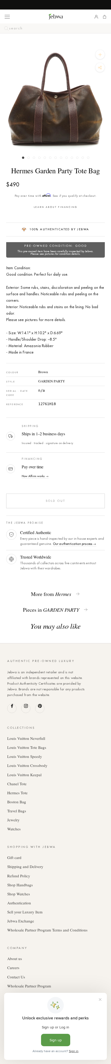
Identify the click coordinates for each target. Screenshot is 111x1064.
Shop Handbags (20, 884)
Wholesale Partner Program (29, 985)
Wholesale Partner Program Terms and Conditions (47, 929)
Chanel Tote (17, 783)
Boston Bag (16, 801)
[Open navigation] (7, 16)
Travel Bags (16, 810)
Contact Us (16, 976)
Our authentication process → (74, 544)
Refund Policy (18, 875)
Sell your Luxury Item (25, 911)
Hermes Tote (17, 792)
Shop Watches (18, 893)
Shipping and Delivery (25, 866)
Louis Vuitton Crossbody (27, 765)
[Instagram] (25, 708)
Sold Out (55, 501)
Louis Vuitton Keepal (24, 774)
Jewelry (13, 819)
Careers (13, 967)
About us (14, 958)
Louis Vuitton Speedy (24, 756)
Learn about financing (55, 207)
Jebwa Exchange (20, 920)
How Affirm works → (35, 476)
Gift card (14, 857)
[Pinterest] (39, 708)
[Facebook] (12, 708)
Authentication (19, 902)
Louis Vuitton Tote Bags (26, 747)
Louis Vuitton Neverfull (26, 738)
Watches (14, 828)
